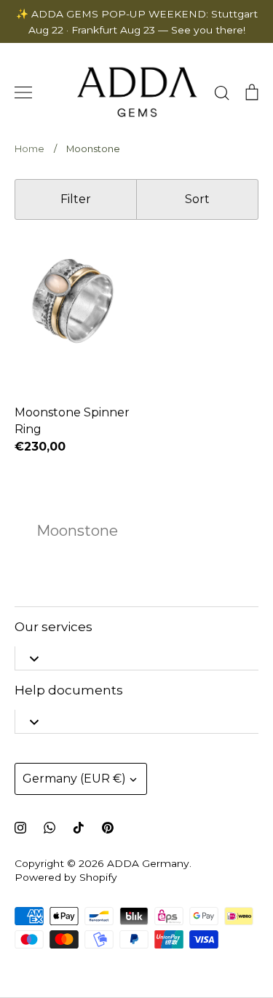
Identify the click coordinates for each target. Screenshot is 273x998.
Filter (75, 199)
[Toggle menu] (23, 92)
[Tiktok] (78, 827)
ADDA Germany (148, 863)
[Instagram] (20, 827)
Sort (197, 199)
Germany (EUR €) (74, 778)
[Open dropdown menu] (34, 658)
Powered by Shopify (66, 877)
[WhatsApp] (49, 827)
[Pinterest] (107, 827)
